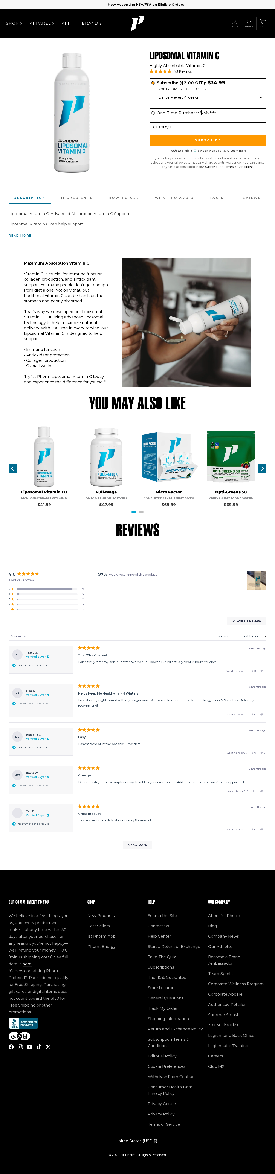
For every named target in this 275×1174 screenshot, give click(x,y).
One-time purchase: (186, 112)
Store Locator (160, 987)
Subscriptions (161, 967)
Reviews (250, 198)
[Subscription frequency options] (207, 97)
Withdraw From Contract (172, 1076)
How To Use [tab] (124, 198)
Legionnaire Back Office (231, 1035)
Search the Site (162, 915)
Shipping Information (168, 1018)
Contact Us (158, 926)
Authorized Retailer (227, 1004)
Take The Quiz (162, 957)
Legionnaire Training (228, 1045)
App (66, 23)
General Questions (165, 998)
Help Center (159, 936)
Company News (223, 936)
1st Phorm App (101, 936)
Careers (215, 1056)
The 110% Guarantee (167, 977)
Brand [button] (90, 23)
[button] (171, 71)
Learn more (238, 150)
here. (27, 964)
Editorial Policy (162, 1056)
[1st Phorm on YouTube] (29, 1046)
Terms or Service (164, 1124)
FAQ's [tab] (217, 198)
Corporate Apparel (226, 994)
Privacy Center (162, 1103)
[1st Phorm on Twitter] (48, 1046)
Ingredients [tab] (77, 198)
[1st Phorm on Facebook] (11, 1046)
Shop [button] (12, 23)
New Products (101, 915)
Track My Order (163, 1008)
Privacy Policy (161, 1114)
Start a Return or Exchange (174, 946)
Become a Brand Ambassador (224, 960)
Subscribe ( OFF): (191, 82)
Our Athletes (220, 946)
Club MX (216, 1066)
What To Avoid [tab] (174, 198)
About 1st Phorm (224, 915)
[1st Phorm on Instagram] (20, 1046)
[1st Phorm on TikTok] (38, 1046)
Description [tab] (30, 198)
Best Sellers (98, 926)
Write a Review (250, 622)
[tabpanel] (137, 224)
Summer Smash (224, 1015)
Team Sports (220, 973)
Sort (224, 636)
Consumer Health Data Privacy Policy (170, 1090)
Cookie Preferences (166, 1066)
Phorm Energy (101, 946)
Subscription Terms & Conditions (229, 167)
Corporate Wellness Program (236, 984)
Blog (212, 926)
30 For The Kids (223, 1025)
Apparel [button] (40, 23)
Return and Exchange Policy (175, 1029)
